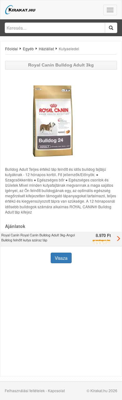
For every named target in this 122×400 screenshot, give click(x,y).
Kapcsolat (56, 390)
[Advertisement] (61, 320)
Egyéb (28, 48)
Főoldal (11, 48)
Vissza (61, 258)
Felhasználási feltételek (25, 390)
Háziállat (46, 48)
